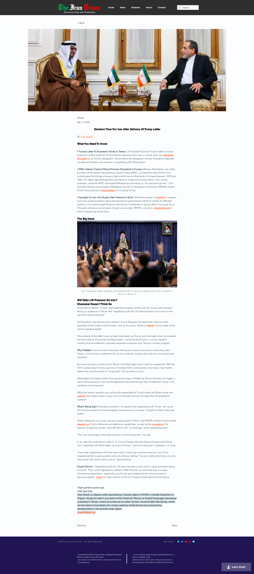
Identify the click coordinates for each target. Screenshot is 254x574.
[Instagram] (189, 541)
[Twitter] (182, 541)
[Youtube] (186, 541)
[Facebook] (178, 541)
